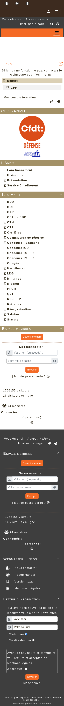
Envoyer (32, 369)
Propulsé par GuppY (15, 697)
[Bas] (27, 3)
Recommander (24, 574)
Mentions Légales (27, 588)
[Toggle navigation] (56, 32)
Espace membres (32, 328)
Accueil (31, 19)
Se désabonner (20, 640)
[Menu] (56, 12)
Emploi (11, 80)
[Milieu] (17, 3)
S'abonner (16, 634)
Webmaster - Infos (31, 559)
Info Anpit (32, 194)
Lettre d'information (31, 599)
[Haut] (7, 3)
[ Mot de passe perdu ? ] (32, 376)
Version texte (24, 581)
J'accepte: (16, 668)
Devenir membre (32, 336)
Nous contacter (25, 567)
